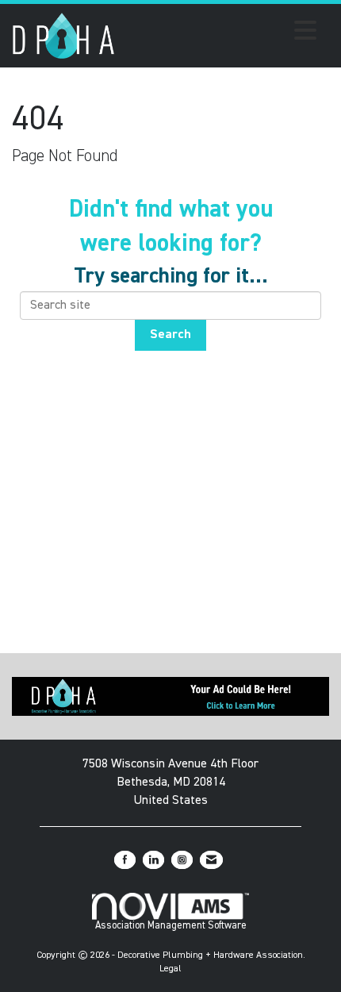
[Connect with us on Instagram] (182, 860)
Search (170, 335)
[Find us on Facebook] (125, 860)
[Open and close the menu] (220, 33)
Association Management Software (171, 926)
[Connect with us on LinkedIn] (153, 860)
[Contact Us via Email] (211, 860)
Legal (170, 969)
